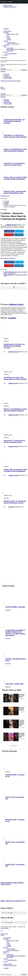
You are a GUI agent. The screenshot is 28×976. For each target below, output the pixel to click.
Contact (6, 55)
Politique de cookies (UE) (10, 6)
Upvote (6, 288)
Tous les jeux (10, 48)
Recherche (24, 70)
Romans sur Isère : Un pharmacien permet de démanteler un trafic (15, 192)
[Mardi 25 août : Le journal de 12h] (15, 832)
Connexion (6, 74)
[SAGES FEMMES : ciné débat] (15, 596)
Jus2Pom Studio (5, 928)
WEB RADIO (7, 31)
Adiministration (7, 76)
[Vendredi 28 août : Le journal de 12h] (15, 762)
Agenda (6, 41)
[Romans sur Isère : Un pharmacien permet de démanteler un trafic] (15, 185)
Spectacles (6, 45)
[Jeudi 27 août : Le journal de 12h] (15, 787)
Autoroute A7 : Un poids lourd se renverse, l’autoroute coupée (14, 164)
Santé (8, 36)
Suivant (7, 196)
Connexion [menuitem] (3, 1)
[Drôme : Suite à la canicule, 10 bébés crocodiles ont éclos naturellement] (15, 171)
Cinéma (6, 52)
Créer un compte (11, 42)
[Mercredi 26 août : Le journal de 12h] (15, 809)
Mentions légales (8, 5)
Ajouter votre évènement (13, 43)
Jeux (8, 35)
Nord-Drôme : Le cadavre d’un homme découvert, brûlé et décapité (15, 136)
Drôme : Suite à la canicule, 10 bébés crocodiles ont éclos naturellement (15, 178)
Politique (9, 39)
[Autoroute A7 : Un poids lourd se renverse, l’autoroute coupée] (15, 157)
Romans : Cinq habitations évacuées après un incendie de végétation (15, 150)
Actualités (6, 28)
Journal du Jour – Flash (12, 34)
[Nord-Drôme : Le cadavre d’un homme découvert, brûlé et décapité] (15, 129)
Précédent (3, 196)
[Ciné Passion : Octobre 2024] (15, 673)
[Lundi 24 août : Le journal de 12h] (15, 854)
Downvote (21, 288)
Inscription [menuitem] (10, 1)
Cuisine (9, 38)
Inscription (6, 75)
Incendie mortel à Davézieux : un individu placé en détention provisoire (14, 121)
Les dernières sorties (12, 53)
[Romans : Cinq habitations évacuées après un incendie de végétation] (15, 143)
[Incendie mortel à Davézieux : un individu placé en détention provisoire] (15, 113)
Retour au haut (4, 933)
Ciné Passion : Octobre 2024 (14, 684)
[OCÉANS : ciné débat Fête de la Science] (15, 648)
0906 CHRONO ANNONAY (8, 258)
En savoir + (8, 610)
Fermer (2, 935)
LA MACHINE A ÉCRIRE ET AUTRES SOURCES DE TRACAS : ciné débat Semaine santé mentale (15, 632)
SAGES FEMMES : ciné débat (15, 607)
